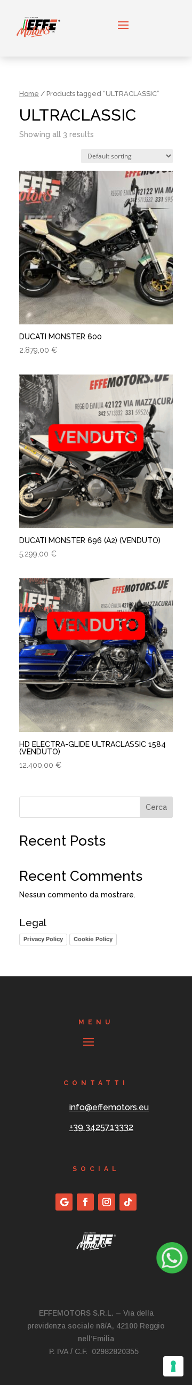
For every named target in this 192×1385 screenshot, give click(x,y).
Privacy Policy (43, 939)
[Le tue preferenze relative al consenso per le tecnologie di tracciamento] (173, 1366)
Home (29, 94)
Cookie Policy (93, 939)
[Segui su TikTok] (128, 1202)
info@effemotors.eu (109, 1107)
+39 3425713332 (101, 1127)
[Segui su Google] (64, 1202)
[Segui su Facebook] (85, 1202)
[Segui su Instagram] (106, 1202)
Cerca (156, 807)
